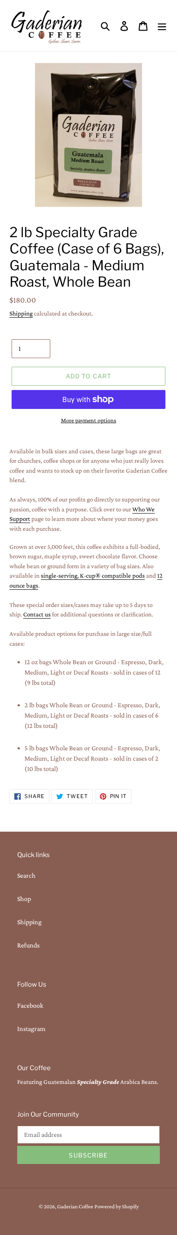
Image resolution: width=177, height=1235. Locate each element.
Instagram (31, 1028)
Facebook (30, 1005)
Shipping (21, 313)
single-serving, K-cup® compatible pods (93, 575)
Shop (24, 898)
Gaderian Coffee (75, 1206)
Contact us (37, 614)
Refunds (28, 945)
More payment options (88, 420)
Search (26, 875)
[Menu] (162, 25)
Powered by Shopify (117, 1206)
